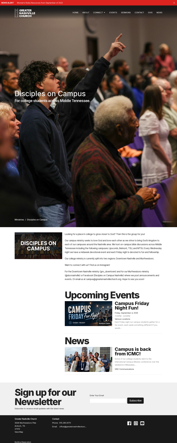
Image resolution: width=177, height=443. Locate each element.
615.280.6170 (65, 423)
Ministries (19, 219)
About (85, 12)
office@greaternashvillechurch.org (73, 426)
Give (150, 12)
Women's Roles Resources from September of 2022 (40, 3)
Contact (139, 12)
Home (76, 12)
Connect (98, 12)
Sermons (126, 12)
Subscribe (135, 400)
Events (113, 12)
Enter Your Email (97, 395)
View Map (19, 432)
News (159, 12)
